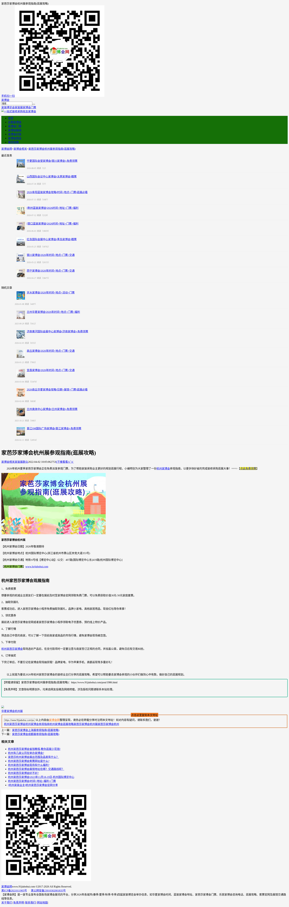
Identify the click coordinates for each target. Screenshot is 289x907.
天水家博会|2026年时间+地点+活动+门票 (51, 292)
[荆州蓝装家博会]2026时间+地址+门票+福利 (52, 208)
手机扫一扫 (8, 95)
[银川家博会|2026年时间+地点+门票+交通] (20, 257)
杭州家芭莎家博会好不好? (23, 773)
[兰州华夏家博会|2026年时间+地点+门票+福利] (20, 315)
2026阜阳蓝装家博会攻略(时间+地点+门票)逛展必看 (57, 192)
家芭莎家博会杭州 (108, 724)
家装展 (19, 107)
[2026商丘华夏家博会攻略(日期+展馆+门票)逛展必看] (20, 392)
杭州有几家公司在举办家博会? (26, 753)
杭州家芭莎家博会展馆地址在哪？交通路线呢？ (36, 769)
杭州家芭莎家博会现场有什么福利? (28, 765)
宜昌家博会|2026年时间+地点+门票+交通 (51, 370)
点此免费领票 (248, 468)
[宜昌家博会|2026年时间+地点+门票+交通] (20, 373)
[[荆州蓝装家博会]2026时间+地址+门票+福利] (20, 210)
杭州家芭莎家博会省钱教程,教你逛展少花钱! (34, 749)
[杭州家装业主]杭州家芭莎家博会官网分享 (33, 785)
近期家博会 (14, 122)
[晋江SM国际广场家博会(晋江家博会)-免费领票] (20, 431)
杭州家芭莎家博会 (12, 648)
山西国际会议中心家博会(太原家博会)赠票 (52, 176)
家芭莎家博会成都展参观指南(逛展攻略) (35, 734)
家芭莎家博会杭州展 (86, 724)
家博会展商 (14, 130)
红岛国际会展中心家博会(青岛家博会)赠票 (52, 239)
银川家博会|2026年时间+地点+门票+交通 (51, 255)
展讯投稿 (13, 142)
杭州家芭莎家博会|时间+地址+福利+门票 (32, 781)
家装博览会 (8, 107)
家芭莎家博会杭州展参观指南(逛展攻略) (52, 148)
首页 (10, 118)
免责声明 (18, 902)
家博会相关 (14, 138)
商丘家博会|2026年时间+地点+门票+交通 (51, 350)
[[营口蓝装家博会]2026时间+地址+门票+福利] (20, 226)
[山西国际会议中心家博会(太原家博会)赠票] (20, 179)
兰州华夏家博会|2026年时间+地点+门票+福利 (53, 312)
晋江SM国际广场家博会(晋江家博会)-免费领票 (54, 428)
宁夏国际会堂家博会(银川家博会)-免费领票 (52, 160)
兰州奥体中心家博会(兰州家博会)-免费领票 (52, 409)
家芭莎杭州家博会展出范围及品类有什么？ (33, 757)
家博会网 (6, 148)
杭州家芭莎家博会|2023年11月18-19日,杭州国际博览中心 (41, 777)
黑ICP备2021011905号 (14, 890)
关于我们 (6, 902)
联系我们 (30, 902)
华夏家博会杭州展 (12, 711)
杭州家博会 (163, 468)
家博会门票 (29, 107)
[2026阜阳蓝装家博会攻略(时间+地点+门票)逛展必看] (20, 194)
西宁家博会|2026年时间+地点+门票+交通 (51, 270)
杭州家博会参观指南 (37, 724)
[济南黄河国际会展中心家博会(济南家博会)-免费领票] (20, 334)
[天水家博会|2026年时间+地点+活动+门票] (20, 295)
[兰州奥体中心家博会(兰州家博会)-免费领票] (20, 412)
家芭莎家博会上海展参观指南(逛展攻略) (35, 730)
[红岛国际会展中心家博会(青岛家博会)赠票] (20, 241)
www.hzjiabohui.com (36, 566)
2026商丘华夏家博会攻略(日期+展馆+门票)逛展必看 (57, 389)
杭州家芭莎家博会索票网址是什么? (28, 761)
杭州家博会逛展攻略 (62, 724)
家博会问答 (14, 134)
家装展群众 (21, 461)
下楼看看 (62, 461)
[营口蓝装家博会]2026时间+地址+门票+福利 (52, 223)
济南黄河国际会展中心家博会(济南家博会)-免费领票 (57, 331)
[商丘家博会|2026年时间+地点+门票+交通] (20, 353)
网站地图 (42, 902)
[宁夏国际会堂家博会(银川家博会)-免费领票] (20, 163)
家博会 (5, 99)
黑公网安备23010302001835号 (48, 890)
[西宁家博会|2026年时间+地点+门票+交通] (20, 273)
